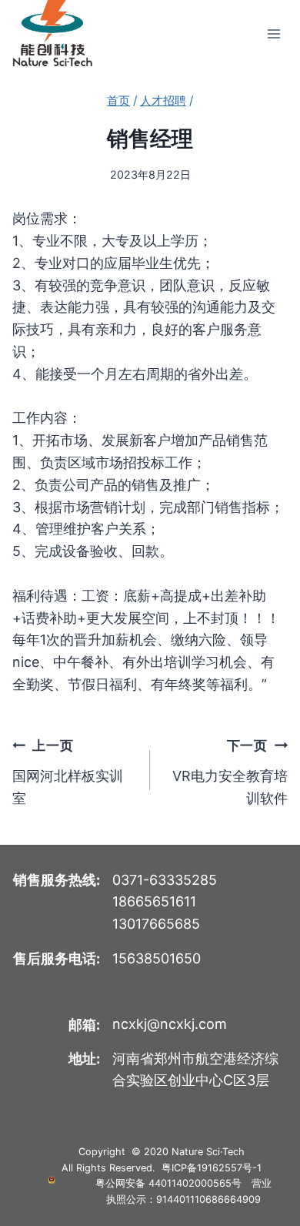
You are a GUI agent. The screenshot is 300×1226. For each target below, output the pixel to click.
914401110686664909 (208, 1199)
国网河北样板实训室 (67, 771)
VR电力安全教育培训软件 (230, 771)
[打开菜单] (273, 33)
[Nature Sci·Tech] (52, 33)
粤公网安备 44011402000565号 (168, 1183)
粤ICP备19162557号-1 (212, 1168)
